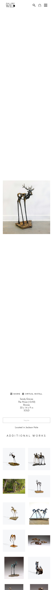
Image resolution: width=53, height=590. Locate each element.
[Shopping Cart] (39, 5)
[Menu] (45, 5)
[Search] (34, 5)
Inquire (26, 420)
